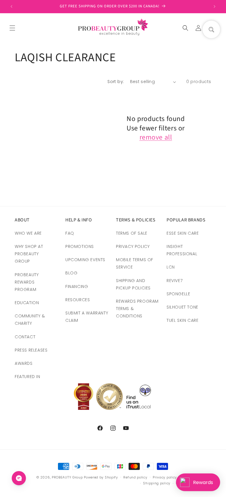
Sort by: (115, 82)
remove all (155, 137)
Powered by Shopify (101, 477)
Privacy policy (165, 477)
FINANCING (76, 286)
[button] (12, 27)
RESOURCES (77, 300)
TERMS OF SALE (131, 233)
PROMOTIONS (79, 246)
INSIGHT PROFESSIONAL (182, 250)
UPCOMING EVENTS (85, 260)
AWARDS (24, 363)
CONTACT (25, 337)
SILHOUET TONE (182, 307)
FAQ (69, 233)
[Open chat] (19, 478)
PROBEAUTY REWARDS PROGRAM (27, 282)
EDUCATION (27, 303)
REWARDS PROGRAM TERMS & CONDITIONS (137, 308)
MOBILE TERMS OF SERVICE (134, 263)
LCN (171, 267)
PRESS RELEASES (31, 350)
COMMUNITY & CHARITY (30, 319)
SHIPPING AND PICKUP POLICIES (133, 284)
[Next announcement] (214, 6)
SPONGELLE (178, 294)
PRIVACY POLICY (132, 246)
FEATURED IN (27, 377)
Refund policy (135, 477)
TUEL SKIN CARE (182, 320)
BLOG (71, 273)
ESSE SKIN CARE (183, 233)
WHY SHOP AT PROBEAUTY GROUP (29, 253)
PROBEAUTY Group (67, 477)
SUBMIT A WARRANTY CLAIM (86, 316)
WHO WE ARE (28, 233)
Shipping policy (156, 483)
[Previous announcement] (11, 6)
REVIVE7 (174, 281)
